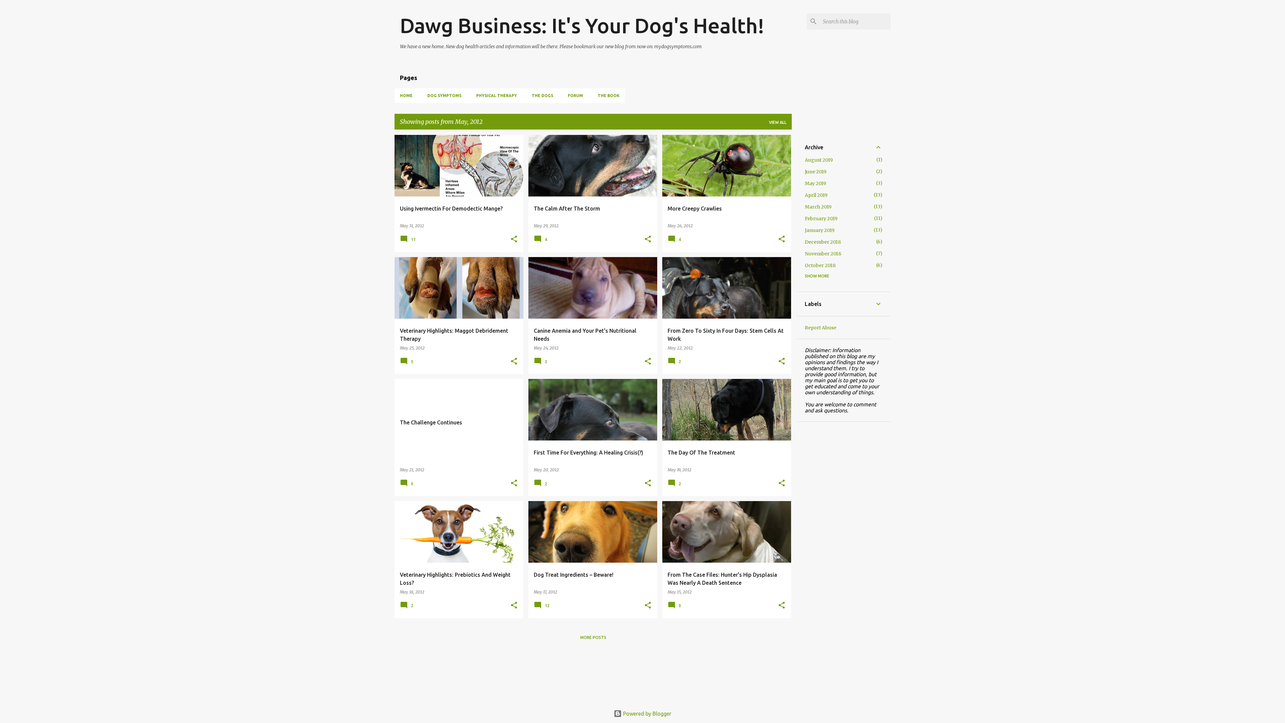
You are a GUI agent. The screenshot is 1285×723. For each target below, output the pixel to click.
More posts (593, 637)
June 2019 (816, 172)
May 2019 (815, 183)
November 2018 (823, 254)
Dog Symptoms (444, 95)
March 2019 (818, 207)
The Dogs (542, 95)
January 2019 (820, 230)
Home (406, 95)
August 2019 (819, 160)
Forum (575, 95)
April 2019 (816, 195)
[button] (514, 239)
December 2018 (823, 242)
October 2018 (820, 265)
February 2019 (821, 219)
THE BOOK (608, 95)
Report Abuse (820, 328)
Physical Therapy (496, 95)
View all (777, 122)
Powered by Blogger (646, 714)
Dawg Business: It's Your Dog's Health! (582, 25)
